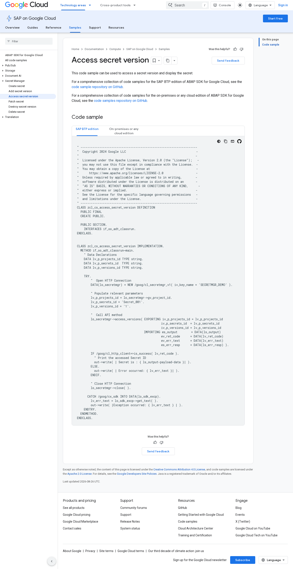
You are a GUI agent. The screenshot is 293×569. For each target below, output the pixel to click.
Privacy (90, 551)
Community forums (133, 508)
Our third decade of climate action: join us (176, 551)
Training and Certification (195, 535)
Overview (12, 27)
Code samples (187, 521)
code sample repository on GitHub (97, 87)
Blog (239, 508)
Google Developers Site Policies (137, 473)
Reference (53, 27)
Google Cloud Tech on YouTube (257, 535)
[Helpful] (235, 49)
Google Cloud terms (131, 551)
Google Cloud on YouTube (253, 528)
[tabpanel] (158, 280)
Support (95, 27)
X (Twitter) (243, 521)
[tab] (87, 131)
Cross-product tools (115, 5)
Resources (116, 27)
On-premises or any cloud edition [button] (124, 131)
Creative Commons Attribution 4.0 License (179, 469)
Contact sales (72, 528)
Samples (75, 27)
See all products (74, 508)
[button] (28, 65)
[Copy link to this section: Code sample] (107, 117)
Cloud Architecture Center (195, 528)
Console (225, 5)
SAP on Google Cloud (35, 18)
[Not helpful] (241, 49)
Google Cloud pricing (76, 514)
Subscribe (242, 560)
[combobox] (187, 5)
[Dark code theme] (218, 141)
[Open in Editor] (232, 141)
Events (240, 514)
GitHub (182, 508)
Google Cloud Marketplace (80, 521)
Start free (275, 18)
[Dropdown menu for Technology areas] (91, 5)
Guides (32, 27)
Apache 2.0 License (79, 473)
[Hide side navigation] (51, 561)
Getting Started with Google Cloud (201, 514)
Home (75, 49)
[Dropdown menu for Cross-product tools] (136, 5)
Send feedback (228, 61)
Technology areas (73, 5)
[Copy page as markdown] (168, 60)
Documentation (94, 49)
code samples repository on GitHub (120, 101)
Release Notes (130, 521)
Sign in (283, 5)
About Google (72, 551)
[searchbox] (29, 41)
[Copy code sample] (225, 141)
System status (130, 528)
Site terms (106, 551)
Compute (115, 49)
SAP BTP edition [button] (87, 129)
